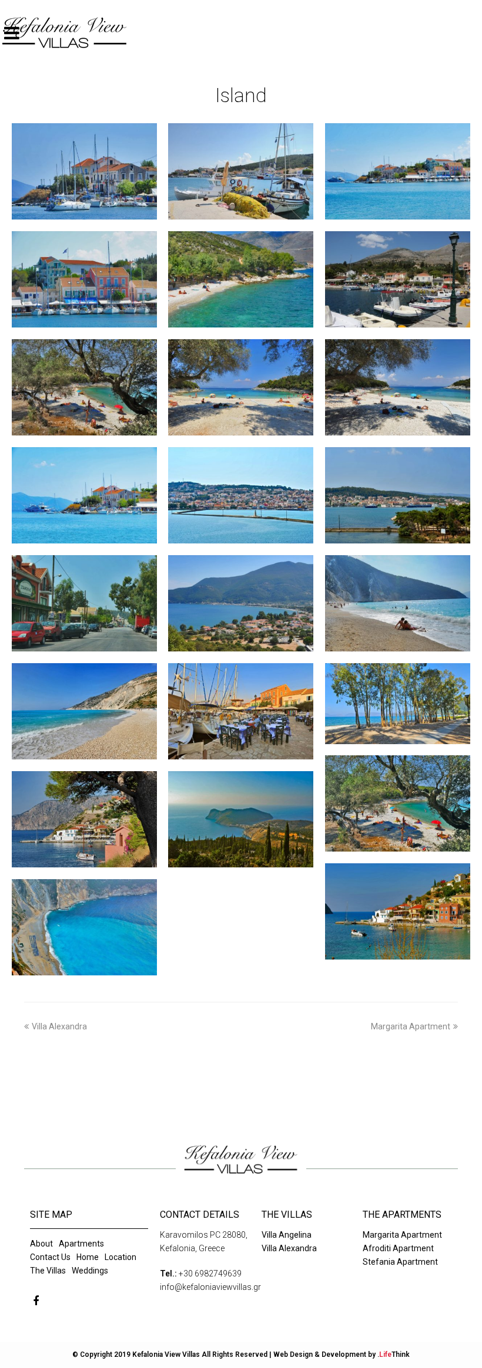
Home (87, 1257)
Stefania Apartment (400, 1261)
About (41, 1243)
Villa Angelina (287, 1234)
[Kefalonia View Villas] (64, 33)
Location (120, 1257)
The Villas (48, 1270)
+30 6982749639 (210, 1273)
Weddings (90, 1270)
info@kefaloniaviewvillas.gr (210, 1287)
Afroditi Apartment (398, 1248)
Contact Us (50, 1257)
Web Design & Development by (341, 1354)
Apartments (81, 1243)
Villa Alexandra (59, 1026)
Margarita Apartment (410, 1026)
